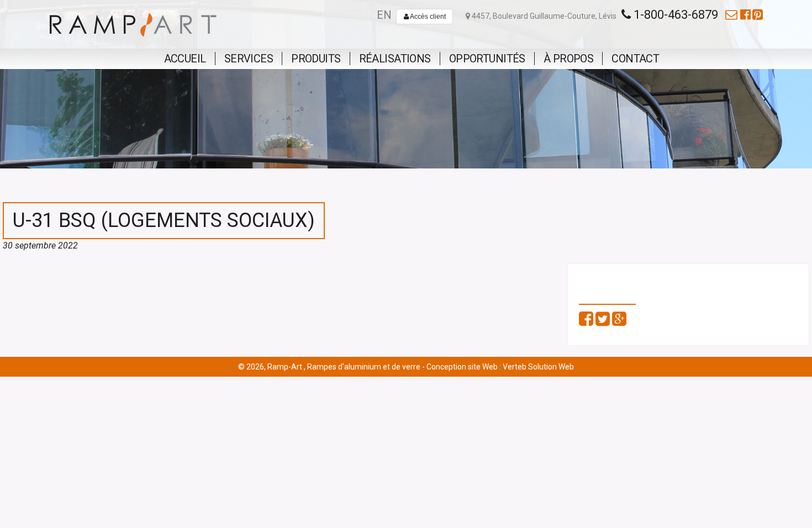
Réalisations (395, 58)
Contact (635, 58)
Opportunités (487, 58)
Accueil (185, 58)
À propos (568, 58)
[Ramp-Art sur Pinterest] (757, 15)
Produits (315, 58)
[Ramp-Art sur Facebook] (745, 15)
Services (248, 58)
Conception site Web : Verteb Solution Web (500, 366)
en (384, 15)
